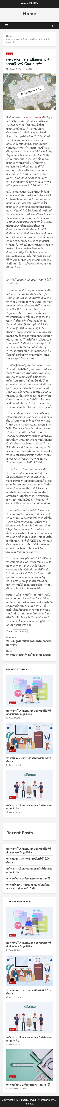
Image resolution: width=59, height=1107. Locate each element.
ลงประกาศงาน (33, 117)
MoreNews (44, 1099)
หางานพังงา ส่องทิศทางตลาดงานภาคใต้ (28, 878)
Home (29, 13)
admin (11, 69)
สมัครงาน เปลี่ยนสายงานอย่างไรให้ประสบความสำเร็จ (29, 785)
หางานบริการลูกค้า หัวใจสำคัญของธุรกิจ (28, 652)
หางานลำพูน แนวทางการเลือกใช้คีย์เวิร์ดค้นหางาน (29, 738)
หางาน (9, 54)
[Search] (52, 26)
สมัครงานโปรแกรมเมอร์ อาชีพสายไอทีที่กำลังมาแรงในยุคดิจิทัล (29, 691)
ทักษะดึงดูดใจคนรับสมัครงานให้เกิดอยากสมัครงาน (29, 641)
